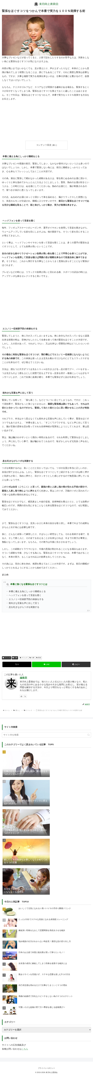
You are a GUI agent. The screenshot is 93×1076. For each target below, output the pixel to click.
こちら (25, 1049)
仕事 (15, 658)
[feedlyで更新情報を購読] (21, 696)
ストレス (7, 658)
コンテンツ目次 (43, 145)
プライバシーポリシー (46, 1068)
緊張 (39, 658)
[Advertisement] (46, 121)
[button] (76, 664)
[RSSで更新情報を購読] (25, 696)
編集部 (23, 677)
